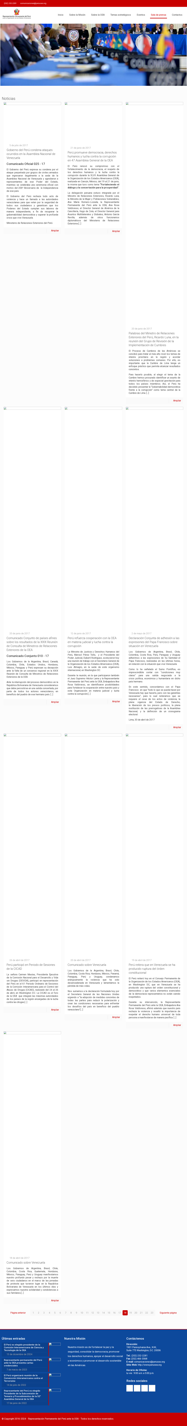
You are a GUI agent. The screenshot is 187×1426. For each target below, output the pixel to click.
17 (119, 1312)
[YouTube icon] (176, 3)
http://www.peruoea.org (150, 1364)
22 (146, 1312)
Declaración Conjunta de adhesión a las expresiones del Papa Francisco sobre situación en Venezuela (154, 642)
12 (92, 1312)
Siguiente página (168, 1312)
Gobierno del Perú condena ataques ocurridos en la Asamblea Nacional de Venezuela (31, 154)
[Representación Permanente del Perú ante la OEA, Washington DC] (17, 15)
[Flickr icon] (180, 3)
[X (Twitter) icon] (173, 3)
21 (141, 1312)
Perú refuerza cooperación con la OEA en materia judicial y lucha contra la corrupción (92, 642)
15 (109, 1312)
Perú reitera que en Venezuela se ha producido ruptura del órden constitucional (152, 968)
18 (125, 1312)
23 (152, 1312)
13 (98, 1312)
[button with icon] (129, 1388)
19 (130, 1312)
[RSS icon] (183, 3)
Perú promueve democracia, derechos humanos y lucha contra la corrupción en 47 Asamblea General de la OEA (92, 156)
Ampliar (55, 230)
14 (103, 1312)
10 (81, 1312)
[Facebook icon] (169, 3)
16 (114, 1312)
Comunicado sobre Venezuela (87, 965)
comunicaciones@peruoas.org (33, 3)
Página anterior (18, 1312)
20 (136, 1312)
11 (87, 1312)
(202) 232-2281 (10, 3)
